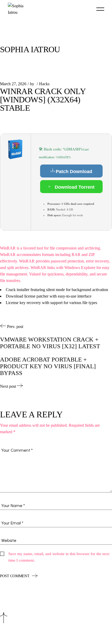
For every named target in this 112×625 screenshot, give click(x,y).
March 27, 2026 (13, 84)
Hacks (44, 84)
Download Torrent (74, 187)
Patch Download (74, 171)
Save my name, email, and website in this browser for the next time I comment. (58, 557)
